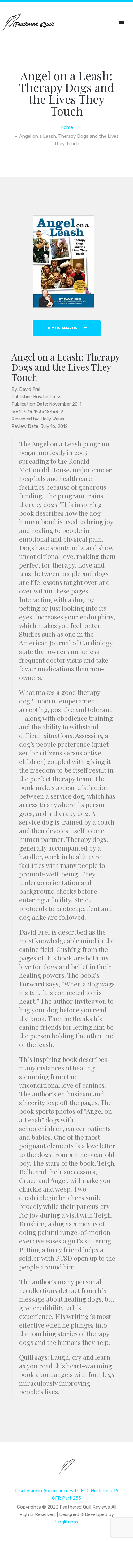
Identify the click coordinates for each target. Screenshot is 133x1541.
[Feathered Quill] (67, 1470)
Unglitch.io (66, 1522)
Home (66, 127)
